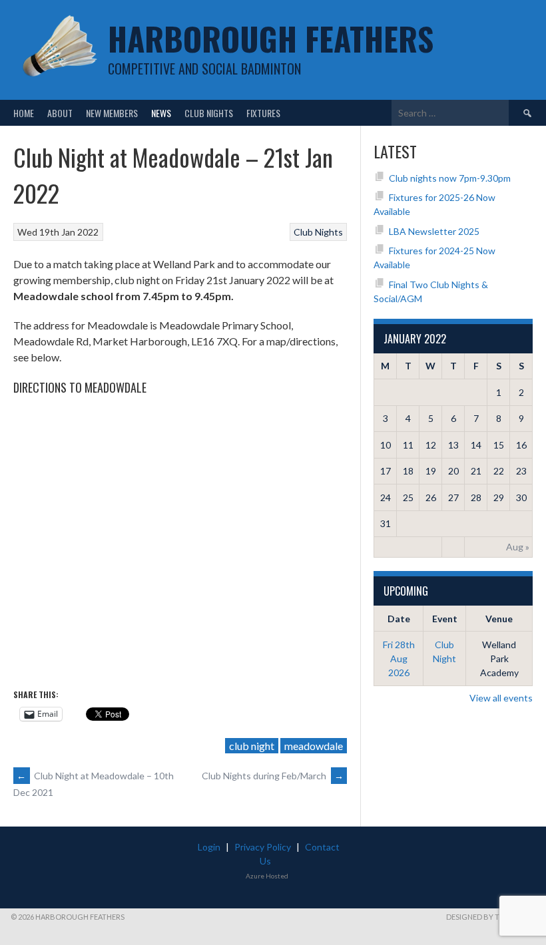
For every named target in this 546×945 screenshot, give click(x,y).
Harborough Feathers (270, 38)
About (60, 113)
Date (399, 618)
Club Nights (208, 113)
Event (444, 618)
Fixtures (263, 113)
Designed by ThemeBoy (490, 916)
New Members (112, 113)
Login (209, 846)
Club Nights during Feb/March (273, 775)
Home (23, 113)
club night (251, 745)
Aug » (517, 546)
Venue (499, 618)
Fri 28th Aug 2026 (399, 658)
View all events (501, 697)
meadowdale (313, 745)
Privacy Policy (262, 846)
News (161, 113)
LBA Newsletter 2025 (434, 231)
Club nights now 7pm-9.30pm (450, 178)
